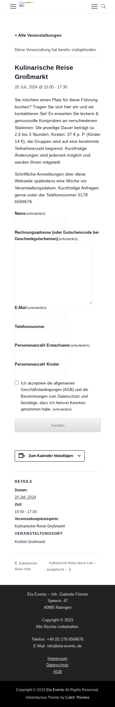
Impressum (57, 658)
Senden (57, 425)
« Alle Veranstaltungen (38, 35)
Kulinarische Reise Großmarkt (40, 526)
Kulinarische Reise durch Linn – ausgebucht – (71, 566)
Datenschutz (57, 665)
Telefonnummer (29, 326)
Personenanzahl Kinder (37, 364)
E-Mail (31, 307)
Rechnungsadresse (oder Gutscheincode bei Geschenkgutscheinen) (57, 235)
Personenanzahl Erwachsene (52, 345)
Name (30, 213)
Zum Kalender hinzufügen (51, 456)
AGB (57, 671)
